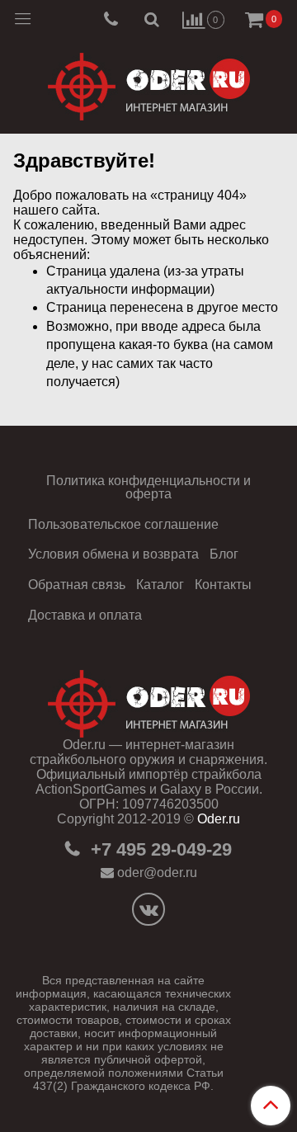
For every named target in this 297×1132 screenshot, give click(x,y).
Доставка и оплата (85, 615)
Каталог (160, 585)
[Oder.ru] (149, 82)
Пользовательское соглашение (123, 524)
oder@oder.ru (157, 873)
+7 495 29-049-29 (159, 849)
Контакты (223, 585)
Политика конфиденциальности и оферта (148, 487)
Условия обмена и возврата (113, 554)
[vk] (148, 909)
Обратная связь (76, 585)
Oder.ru (218, 819)
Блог (224, 554)
